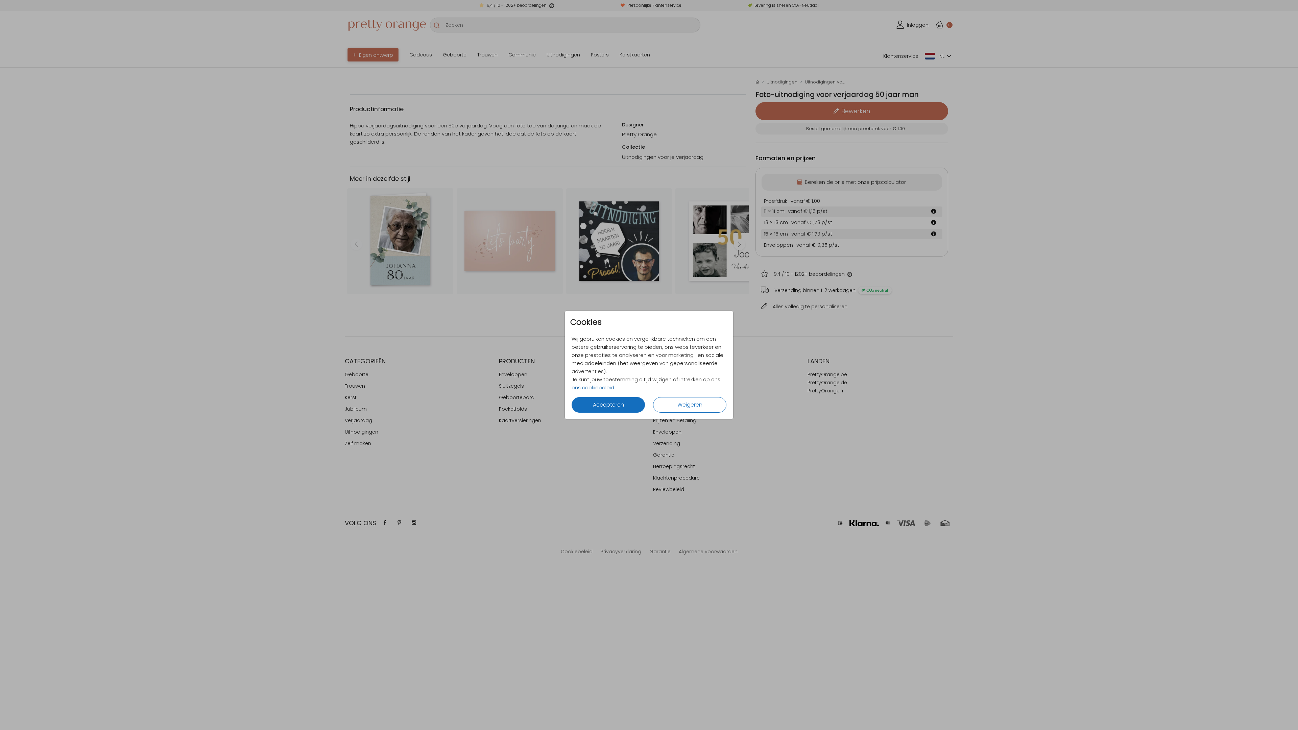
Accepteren (608, 405)
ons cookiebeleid (593, 387)
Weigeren (689, 405)
